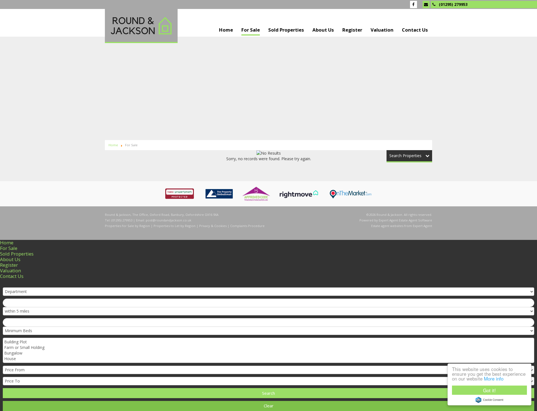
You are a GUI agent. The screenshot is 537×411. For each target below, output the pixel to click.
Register (352, 30)
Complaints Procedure (247, 226)
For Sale (250, 30)
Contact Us (415, 30)
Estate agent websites (387, 226)
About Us (323, 30)
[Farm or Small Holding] (268, 347)
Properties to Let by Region (175, 226)
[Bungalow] (268, 353)
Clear (269, 405)
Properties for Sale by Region (127, 226)
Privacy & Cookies (213, 226)
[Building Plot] (268, 342)
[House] (268, 359)
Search (268, 393)
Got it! (489, 390)
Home (226, 30)
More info (493, 378)
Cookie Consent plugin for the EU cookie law (489, 400)
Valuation (382, 30)
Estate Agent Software (415, 220)
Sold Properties (286, 30)
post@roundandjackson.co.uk (168, 220)
